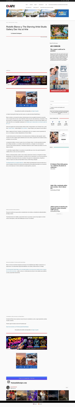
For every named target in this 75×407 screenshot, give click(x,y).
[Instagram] (63, 1)
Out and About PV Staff (55, 190)
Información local (11, 22)
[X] (65, 1)
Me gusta (52, 121)
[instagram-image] (11, 395)
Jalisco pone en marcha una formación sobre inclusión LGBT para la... (59, 208)
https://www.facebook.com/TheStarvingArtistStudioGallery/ (17, 326)
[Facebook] (61, 1)
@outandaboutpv (13, 386)
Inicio (7, 22)
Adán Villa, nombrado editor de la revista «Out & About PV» (59, 186)
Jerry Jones (53, 168)
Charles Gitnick (11, 128)
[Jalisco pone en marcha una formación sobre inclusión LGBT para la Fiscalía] (59, 198)
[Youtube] (68, 1)
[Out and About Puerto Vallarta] (10, 6)
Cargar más (59, 213)
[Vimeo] (66, 1)
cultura (16, 22)
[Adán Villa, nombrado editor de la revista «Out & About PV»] (59, 177)
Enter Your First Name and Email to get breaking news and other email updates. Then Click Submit (59, 112)
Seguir (59, 121)
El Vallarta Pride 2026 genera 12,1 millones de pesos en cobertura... (59, 165)
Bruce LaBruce (24, 128)
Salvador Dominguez (17, 33)
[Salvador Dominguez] (8, 33)
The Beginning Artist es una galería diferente (14, 162)
